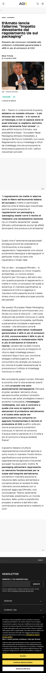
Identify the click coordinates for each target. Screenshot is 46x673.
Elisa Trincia (7, 56)
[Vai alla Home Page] (23, 3)
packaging (6, 97)
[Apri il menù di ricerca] (38, 4)
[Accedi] (43, 4)
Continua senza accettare (22, 662)
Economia (11, 17)
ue (14, 97)
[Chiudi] (43, 616)
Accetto (23, 656)
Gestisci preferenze (23, 669)
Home (4, 17)
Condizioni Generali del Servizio (22, 591)
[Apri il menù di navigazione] (3, 4)
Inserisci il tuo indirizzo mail (15, 579)
